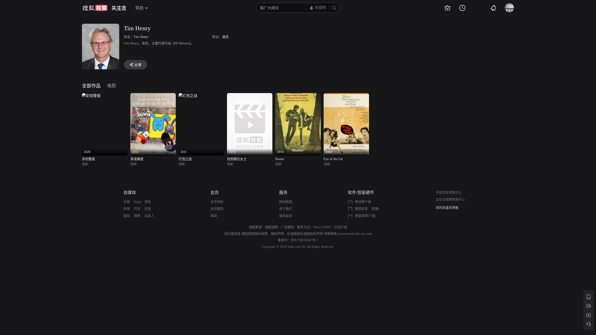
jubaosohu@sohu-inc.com (355, 233)
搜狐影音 (361, 209)
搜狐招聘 (271, 227)
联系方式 (303, 227)
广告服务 (287, 227)
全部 (126, 202)
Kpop (137, 202)
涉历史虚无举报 (447, 207)
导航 (139, 8)
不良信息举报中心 (449, 192)
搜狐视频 (95, 8)
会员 (214, 192)
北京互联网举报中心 (450, 199)
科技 (147, 209)
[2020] (91, 96)
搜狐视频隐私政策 (254, 233)
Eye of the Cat (333, 159)
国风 (126, 216)
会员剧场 (217, 209)
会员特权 (217, 202)
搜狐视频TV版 (365, 216)
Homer (279, 159)
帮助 (213, 216)
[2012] (153, 96)
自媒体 (129, 192)
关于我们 (285, 209)
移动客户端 (363, 202)
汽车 (137, 209)
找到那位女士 (237, 159)
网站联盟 (285, 202)
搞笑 (137, 216)
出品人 (149, 216)
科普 (126, 209)
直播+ (376, 209)
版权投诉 (285, 216)
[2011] (188, 96)
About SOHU (322, 227)
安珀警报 (88, 159)
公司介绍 (340, 227)
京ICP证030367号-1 (304, 240)
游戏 (147, 202)
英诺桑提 (136, 159)
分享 (138, 65)
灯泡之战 (185, 159)
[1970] (298, 96)
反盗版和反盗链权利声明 (305, 233)
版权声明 (277, 233)
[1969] (346, 96)
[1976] (250, 96)
